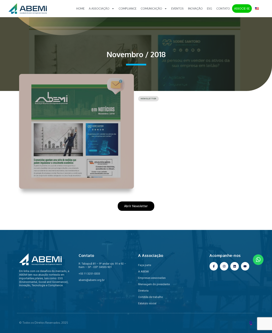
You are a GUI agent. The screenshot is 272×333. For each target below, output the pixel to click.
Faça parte (144, 265)
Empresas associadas (152, 277)
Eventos (177, 8)
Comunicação (151, 8)
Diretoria (143, 290)
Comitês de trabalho (150, 297)
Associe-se (242, 8)
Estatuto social (147, 303)
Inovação (195, 8)
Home (80, 8)
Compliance (127, 8)
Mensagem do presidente (154, 284)
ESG (209, 8)
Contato (223, 8)
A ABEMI (143, 271)
